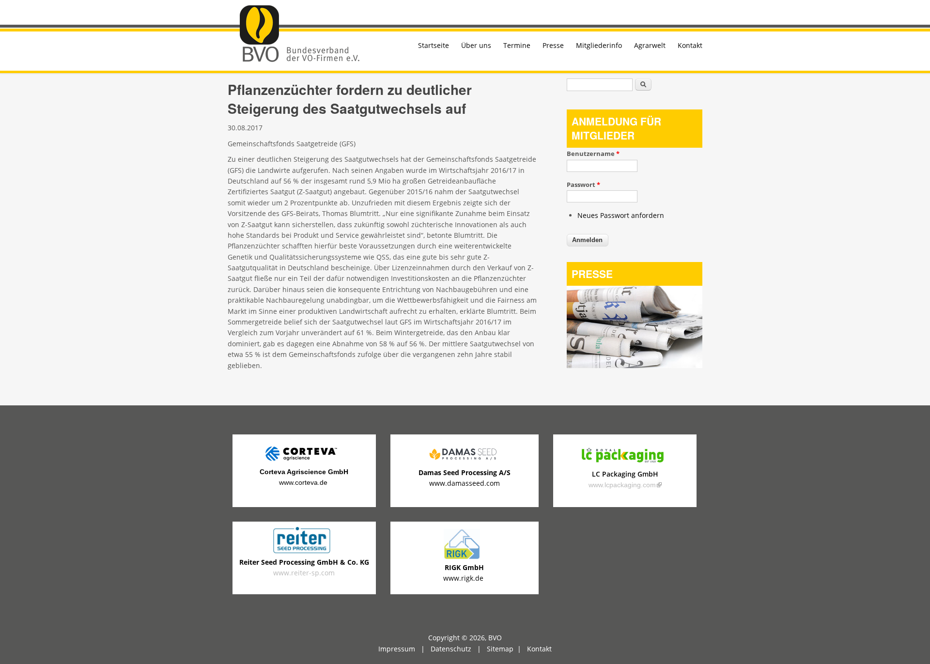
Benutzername (593, 153)
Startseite (433, 45)
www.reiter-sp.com (304, 567)
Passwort (583, 184)
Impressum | (404, 648)
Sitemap (500, 648)
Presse (553, 45)
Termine (516, 45)
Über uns (476, 45)
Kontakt (690, 45)
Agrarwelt (650, 45)
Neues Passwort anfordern (620, 215)
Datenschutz (451, 648)
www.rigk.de (464, 578)
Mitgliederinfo (599, 45)
